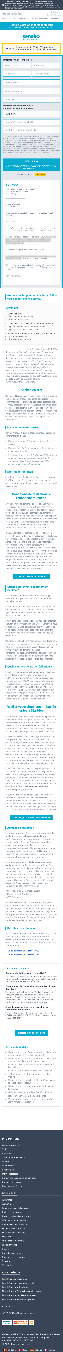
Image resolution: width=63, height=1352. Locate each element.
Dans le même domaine (20, 339)
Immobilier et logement (13, 1241)
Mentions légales (10, 1174)
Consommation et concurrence (16, 1216)
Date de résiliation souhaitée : (18, 108)
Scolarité (6, 1261)
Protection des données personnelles (19, 1178)
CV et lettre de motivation (14, 1220)
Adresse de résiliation (19, 336)
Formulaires (7, 1236)
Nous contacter (9, 1170)
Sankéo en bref (15, 314)
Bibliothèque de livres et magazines (18, 1299)
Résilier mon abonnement (31, 1033)
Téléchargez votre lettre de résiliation (31, 817)
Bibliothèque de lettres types (15, 1287)
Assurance (7, 1200)
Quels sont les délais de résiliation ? (25, 329)
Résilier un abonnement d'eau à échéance (27, 1096)
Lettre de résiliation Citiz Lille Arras (23, 955)
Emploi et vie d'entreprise (13, 1228)
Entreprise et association (13, 1232)
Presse (5, 1249)
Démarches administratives (15, 1224)
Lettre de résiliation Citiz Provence (23, 951)
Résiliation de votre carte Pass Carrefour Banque (30, 1092)
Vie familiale (8, 1265)
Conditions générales (12, 1186)
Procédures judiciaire (12, 1253)
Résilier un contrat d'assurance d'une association (30, 1070)
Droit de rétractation (18, 319)
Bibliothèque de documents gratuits (18, 1283)
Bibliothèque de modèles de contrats (19, 1295)
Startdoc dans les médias (14, 1157)
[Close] (3, 5)
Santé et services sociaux (14, 1257)
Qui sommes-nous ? (11, 1145)
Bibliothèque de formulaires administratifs (21, 1291)
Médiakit (6, 1161)
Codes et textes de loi (12, 1212)
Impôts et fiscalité (10, 1245)
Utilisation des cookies (12, 1182)
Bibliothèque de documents (14, 1279)
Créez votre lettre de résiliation (31, 576)
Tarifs (5, 1149)
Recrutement (8, 1165)
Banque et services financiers (15, 1208)
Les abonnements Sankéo (21, 316)
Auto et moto (8, 1204)
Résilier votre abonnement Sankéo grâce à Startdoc (31, 333)
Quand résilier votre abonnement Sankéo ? (28, 326)
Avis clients (7, 1153)
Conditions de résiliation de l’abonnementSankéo (30, 323)
